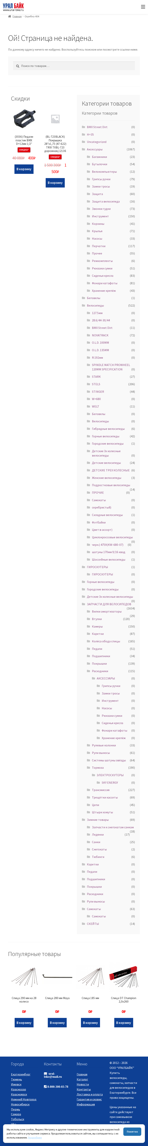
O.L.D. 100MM (100, 342)
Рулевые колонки (104, 745)
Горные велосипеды (105, 436)
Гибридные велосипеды (108, 429)
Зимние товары (98, 820)
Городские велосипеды (108, 443)
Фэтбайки (99, 522)
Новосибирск (20, 1104)
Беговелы (93, 298)
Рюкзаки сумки (102, 268)
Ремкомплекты (102, 261)
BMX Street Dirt (97, 127)
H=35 (90, 134)
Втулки (97, 619)
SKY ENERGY (110, 782)
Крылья (97, 231)
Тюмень (16, 1079)
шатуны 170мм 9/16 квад (108, 552)
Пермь (15, 1109)
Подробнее (35, 1137)
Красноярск (19, 1094)
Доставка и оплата (90, 1094)
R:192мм (97, 357)
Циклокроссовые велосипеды (112, 537)
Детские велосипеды (106, 463)
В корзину (24, 169)
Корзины (98, 224)
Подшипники (101, 656)
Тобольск (17, 1119)
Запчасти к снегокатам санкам (113, 827)
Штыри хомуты (102, 812)
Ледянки (98, 834)
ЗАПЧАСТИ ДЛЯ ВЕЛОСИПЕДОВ (109, 604)
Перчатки (98, 246)
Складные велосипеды (107, 515)
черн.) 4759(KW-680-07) (107, 545)
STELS (96, 384)
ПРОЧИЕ (98, 492)
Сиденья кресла (102, 276)
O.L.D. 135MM (100, 350)
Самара (16, 1114)
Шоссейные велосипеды (108, 559)
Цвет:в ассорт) (102, 530)
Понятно (132, 1131)
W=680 (96, 399)
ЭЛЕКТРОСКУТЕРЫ (110, 775)
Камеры (97, 626)
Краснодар (18, 1089)
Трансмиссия (100, 790)
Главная (17, 16)
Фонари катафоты (104, 283)
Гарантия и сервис (89, 1099)
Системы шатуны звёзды (109, 760)
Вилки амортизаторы (107, 611)
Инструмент (100, 216)
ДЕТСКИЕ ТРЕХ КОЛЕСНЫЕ (111, 470)
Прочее (97, 253)
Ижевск (16, 1084)
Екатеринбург (20, 1074)
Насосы (97, 238)
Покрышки (99, 663)
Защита (97, 194)
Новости (83, 1084)
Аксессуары (95, 149)
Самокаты (99, 500)
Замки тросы (101, 186)
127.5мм (97, 313)
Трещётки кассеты (105, 797)
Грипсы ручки (101, 179)
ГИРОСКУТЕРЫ (97, 567)
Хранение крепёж (104, 291)
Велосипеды (95, 305)
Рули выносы (101, 753)
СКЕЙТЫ (93, 924)
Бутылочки (99, 164)
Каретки (98, 634)
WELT (95, 406)
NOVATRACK (100, 335)
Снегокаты (99, 849)
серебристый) (101, 507)
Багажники (99, 157)
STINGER (98, 391)
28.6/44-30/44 (101, 320)
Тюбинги (98, 857)
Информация (86, 1104)
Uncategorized (96, 142)
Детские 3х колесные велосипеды (110, 596)
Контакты (84, 1089)
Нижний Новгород (23, 1099)
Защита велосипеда (106, 201)
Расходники (100, 671)
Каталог (82, 1079)
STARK (96, 376)
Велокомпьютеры (104, 171)
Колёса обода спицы (106, 641)
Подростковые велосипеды (111, 485)
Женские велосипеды (106, 478)
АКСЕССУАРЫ (106, 678)
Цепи (95, 805)
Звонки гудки (101, 209)
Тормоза (98, 767)
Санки (96, 842)
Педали (97, 649)
